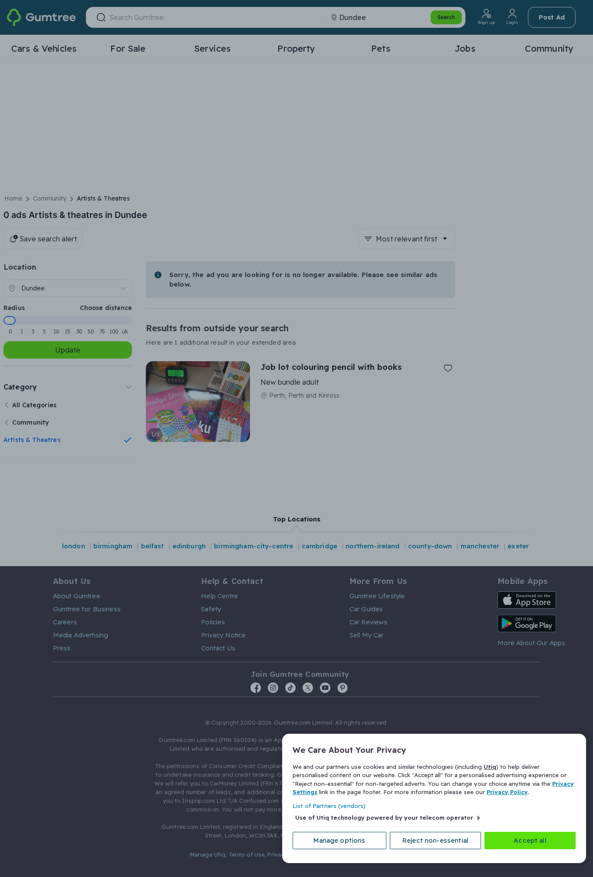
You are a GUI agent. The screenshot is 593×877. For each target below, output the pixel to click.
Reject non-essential (435, 840)
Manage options (339, 840)
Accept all (530, 840)
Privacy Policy (507, 791)
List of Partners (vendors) (329, 805)
